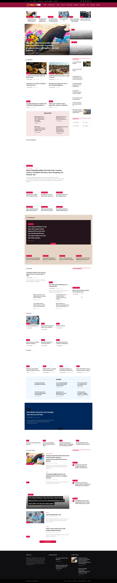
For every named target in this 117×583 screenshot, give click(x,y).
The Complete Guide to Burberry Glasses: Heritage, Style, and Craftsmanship (39, 305)
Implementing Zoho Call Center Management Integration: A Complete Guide (83, 258)
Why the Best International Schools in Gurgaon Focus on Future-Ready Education (40, 128)
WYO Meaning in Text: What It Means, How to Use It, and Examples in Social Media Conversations (39, 119)
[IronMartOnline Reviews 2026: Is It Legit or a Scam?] (59, 68)
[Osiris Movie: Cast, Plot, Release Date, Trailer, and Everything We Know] (47, 189)
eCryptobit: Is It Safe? (78, 290)
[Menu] (27, 1)
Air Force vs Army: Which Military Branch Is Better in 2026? (49, 444)
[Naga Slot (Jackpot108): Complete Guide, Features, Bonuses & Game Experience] (33, 360)
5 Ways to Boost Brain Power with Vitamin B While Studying (74, 20)
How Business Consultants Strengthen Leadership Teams (36, 84)
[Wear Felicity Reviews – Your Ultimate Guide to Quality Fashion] (87, 111)
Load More (47, 541)
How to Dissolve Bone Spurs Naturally (62, 558)
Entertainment (29, 165)
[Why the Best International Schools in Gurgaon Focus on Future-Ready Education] (31, 128)
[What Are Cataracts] (62, 320)
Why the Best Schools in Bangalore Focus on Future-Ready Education (61, 118)
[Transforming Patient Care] (63, 14)
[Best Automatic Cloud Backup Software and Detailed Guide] (33, 252)
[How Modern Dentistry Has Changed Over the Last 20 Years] (75, 416)
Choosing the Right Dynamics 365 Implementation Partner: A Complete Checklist (42, 20)
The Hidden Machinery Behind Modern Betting (40, 383)
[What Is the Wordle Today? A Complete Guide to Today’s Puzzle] (83, 360)
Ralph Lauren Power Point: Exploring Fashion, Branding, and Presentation (39, 296)
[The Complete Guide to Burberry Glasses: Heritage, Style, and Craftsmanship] (29, 305)
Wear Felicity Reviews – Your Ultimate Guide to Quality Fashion (78, 111)
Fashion (50, 282)
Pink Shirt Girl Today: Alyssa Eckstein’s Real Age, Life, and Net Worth (62, 567)
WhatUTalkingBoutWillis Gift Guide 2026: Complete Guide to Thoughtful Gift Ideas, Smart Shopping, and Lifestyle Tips (44, 172)
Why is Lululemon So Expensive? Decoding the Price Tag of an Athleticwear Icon (62, 305)
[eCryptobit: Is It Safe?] (82, 279)
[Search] (90, 1)
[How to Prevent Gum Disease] (87, 71)
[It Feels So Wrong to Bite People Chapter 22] (87, 104)
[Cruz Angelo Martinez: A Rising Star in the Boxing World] (87, 85)
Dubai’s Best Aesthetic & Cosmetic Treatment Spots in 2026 (62, 342)
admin (28, 107)
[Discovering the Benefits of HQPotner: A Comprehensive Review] (50, 252)
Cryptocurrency (30, 16)
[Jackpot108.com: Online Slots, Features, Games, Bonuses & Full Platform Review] (32, 189)
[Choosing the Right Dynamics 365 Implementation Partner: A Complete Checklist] (42, 14)
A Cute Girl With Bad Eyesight (77, 62)
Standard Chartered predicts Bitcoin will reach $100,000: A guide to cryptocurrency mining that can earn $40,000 (31, 20)
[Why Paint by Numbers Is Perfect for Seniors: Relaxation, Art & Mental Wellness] (47, 336)
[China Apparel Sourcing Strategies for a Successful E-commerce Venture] (87, 92)
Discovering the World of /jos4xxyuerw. (77, 98)
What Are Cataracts (60, 325)
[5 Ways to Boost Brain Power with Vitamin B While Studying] (74, 14)
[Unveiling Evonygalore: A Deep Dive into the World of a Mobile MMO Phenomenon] (67, 360)
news (45, 4)
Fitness (71, 16)
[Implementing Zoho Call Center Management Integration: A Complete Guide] (83, 252)
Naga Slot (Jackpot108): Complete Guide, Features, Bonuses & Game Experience (33, 369)
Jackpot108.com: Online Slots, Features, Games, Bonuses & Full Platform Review (31, 195)
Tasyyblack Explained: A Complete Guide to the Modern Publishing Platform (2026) (36, 104)
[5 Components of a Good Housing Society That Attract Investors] (87, 78)
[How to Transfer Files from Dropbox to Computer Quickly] (66, 252)
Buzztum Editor (28, 53)
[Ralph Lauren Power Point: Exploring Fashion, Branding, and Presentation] (29, 297)
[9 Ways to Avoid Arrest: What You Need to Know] (85, 14)
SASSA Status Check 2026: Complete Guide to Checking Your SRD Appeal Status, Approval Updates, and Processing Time (83, 484)
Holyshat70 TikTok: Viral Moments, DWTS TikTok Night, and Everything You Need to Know (66, 444)
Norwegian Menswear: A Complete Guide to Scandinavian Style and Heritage (61, 297)
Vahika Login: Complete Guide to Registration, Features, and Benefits (58, 104)
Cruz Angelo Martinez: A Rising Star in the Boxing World (77, 85)
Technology (51, 4)
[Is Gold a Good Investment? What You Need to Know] (36, 68)
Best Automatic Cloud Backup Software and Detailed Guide (33, 258)
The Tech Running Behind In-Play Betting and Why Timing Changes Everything (61, 384)
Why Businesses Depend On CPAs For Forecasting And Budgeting (58, 84)
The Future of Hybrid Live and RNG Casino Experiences (82, 384)
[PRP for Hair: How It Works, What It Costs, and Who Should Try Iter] (47, 320)
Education (69, 4)
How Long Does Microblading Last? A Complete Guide (58, 285)
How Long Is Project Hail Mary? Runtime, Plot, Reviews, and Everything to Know (62, 195)
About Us (34, 1)
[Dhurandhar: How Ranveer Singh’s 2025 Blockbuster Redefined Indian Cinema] (62, 203)
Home (30, 1)
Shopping (82, 4)
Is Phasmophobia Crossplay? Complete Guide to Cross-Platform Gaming (83, 393)
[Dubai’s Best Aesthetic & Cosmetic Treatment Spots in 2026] (62, 336)
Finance (93, 4)
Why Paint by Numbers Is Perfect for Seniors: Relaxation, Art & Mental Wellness (47, 342)
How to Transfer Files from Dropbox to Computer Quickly (66, 258)
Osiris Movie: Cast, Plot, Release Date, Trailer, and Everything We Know (47, 195)
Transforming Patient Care (63, 19)
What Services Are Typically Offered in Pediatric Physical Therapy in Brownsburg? (32, 342)
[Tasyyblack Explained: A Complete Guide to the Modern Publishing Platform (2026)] (36, 96)
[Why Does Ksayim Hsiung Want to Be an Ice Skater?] (47, 203)
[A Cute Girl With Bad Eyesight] (87, 63)
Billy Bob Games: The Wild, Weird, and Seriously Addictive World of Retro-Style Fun (49, 369)
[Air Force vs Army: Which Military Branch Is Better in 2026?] (50, 436)
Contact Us (56, 1)
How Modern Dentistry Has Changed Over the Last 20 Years (40, 413)
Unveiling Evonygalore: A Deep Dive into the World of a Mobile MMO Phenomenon (67, 369)
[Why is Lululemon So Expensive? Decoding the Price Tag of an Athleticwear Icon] (52, 305)
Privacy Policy (40, 1)
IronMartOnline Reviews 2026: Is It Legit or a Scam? (59, 76)
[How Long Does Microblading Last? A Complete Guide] (59, 277)
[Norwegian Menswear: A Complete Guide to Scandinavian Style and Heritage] (52, 297)
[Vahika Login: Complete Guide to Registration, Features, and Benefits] (59, 96)
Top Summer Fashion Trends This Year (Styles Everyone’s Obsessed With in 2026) (36, 274)
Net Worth (75, 462)
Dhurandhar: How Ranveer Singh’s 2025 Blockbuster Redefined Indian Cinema (62, 209)
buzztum (30, 580)
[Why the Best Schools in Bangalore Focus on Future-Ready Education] (52, 118)
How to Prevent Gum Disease (77, 70)
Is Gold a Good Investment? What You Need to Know (35, 76)
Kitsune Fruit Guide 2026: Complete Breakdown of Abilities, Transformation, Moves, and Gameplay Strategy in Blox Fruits (83, 466)
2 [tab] (81, 295)
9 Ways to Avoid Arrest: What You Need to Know (85, 19)
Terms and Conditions (48, 1)
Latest (38, 16)
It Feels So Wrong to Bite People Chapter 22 (77, 104)
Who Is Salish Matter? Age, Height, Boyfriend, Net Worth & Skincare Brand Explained (32, 209)
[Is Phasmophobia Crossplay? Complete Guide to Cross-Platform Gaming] (74, 393)
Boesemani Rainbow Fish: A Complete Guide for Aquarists (83, 443)
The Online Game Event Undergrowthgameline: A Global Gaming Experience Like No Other (40, 393)
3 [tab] (82, 295)
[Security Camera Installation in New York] (33, 436)
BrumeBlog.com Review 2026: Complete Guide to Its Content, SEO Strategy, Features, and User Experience (83, 502)
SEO (88, 4)
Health (63, 4)
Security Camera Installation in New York (33, 443)
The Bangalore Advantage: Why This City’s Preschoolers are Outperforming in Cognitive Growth (62, 129)
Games (98, 4)
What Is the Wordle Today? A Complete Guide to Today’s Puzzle (83, 369)
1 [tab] (80, 295)
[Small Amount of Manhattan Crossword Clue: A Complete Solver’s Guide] (52, 393)
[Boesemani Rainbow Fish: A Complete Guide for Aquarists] (83, 436)
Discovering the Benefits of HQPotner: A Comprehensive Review (49, 258)
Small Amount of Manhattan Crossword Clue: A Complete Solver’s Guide (61, 393)
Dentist (60, 428)
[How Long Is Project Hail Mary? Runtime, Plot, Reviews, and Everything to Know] (62, 189)
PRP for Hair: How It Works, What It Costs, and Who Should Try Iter (47, 326)
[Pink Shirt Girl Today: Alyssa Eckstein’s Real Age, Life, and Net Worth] (52, 567)
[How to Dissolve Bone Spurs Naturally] (52, 559)
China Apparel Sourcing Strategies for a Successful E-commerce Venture (77, 92)
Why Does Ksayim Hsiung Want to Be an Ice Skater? (47, 209)
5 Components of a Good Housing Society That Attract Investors (78, 78)
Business (76, 4)
